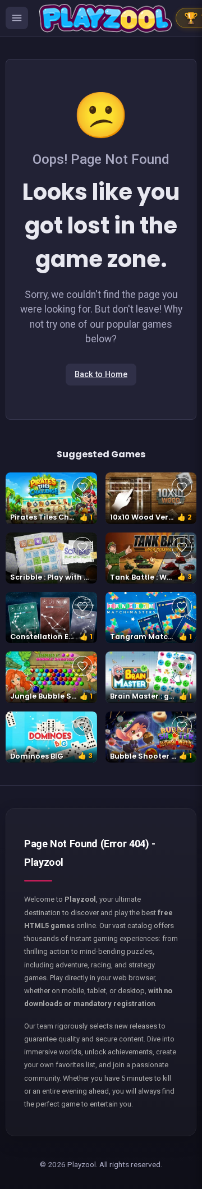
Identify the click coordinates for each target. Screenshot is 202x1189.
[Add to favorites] (82, 487)
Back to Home (101, 374)
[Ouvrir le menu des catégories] (17, 18)
